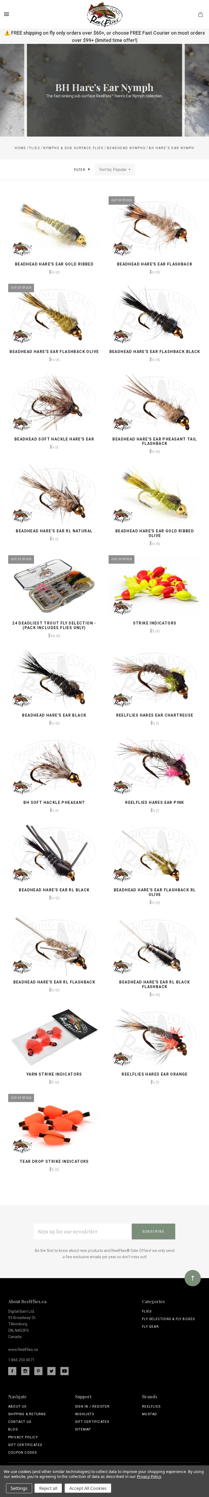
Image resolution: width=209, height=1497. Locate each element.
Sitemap (83, 1429)
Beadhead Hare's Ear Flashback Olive (54, 351)
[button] (89, 169)
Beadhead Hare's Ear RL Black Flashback (154, 984)
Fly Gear (150, 1327)
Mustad (149, 1414)
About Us (17, 1406)
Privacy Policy (23, 1437)
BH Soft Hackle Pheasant (54, 802)
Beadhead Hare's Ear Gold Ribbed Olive (154, 533)
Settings (19, 1488)
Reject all (48, 1488)
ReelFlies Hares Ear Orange (155, 1074)
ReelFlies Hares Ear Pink (154, 802)
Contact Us (19, 1422)
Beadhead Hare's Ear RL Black (54, 890)
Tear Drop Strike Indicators (54, 1161)
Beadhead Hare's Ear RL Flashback (54, 982)
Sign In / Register (92, 1406)
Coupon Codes (22, 1452)
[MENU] (7, 14)
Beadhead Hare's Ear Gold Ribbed (54, 264)
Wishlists (84, 1414)
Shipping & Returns (27, 1414)
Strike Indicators (155, 623)
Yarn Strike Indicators (54, 1074)
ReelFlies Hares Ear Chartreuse (154, 715)
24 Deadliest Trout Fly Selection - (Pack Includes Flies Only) (54, 625)
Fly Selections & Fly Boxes (168, 1319)
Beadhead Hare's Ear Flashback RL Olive (155, 892)
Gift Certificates (25, 1445)
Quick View (54, 229)
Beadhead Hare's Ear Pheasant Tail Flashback (154, 441)
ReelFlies (151, 1406)
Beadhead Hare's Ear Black (54, 715)
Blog (13, 1429)
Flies (147, 1311)
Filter (80, 170)
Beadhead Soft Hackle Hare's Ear (54, 439)
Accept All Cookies (88, 1488)
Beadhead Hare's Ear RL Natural (54, 531)
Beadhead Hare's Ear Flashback (155, 264)
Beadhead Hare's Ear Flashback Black (154, 351)
